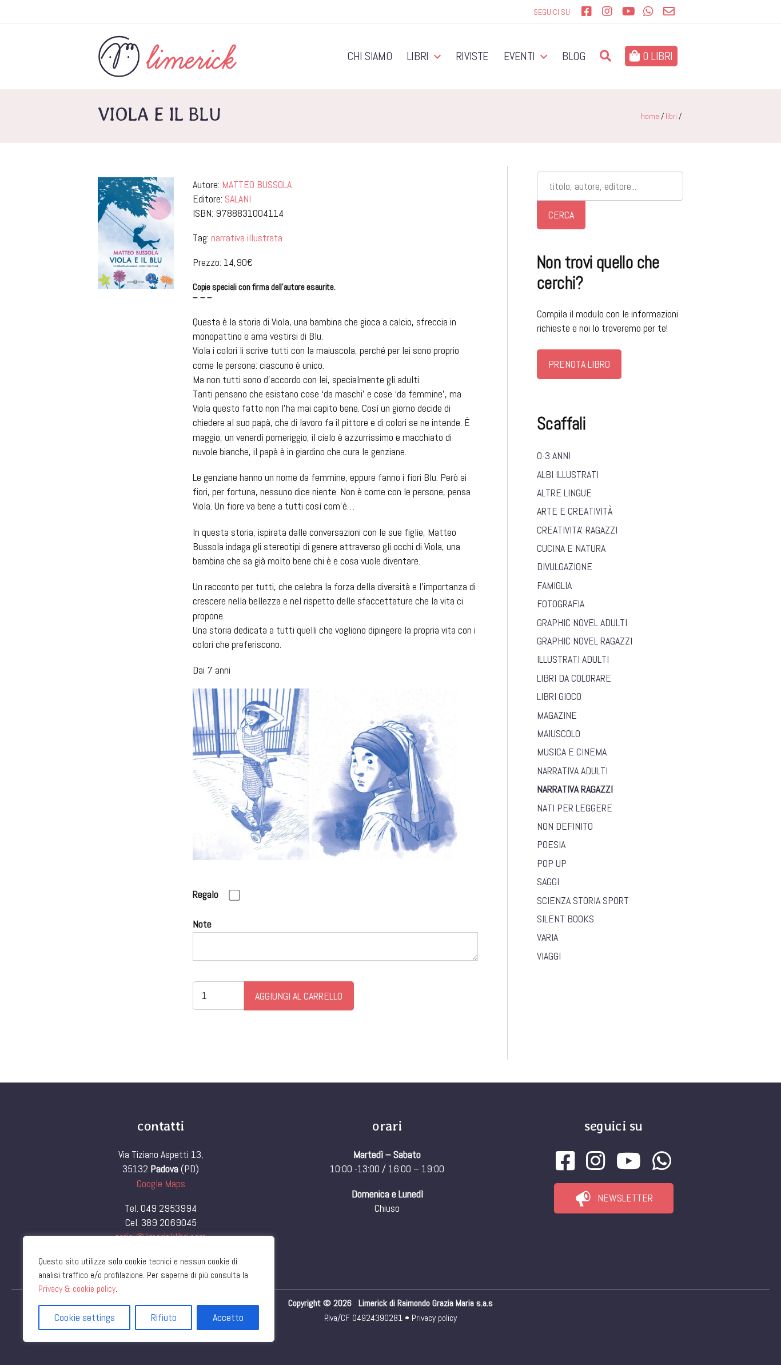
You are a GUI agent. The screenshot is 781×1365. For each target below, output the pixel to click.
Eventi (520, 56)
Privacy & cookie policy (76, 1289)
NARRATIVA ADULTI (572, 770)
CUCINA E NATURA (571, 548)
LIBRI (671, 116)
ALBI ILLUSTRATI (568, 474)
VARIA (547, 937)
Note (202, 923)
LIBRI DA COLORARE (574, 678)
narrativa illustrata (246, 237)
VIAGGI (549, 955)
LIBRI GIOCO (559, 696)
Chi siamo (369, 56)
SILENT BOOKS (565, 918)
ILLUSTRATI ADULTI (573, 659)
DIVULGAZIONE (564, 566)
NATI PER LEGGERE (574, 807)
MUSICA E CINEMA (572, 751)
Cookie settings (84, 1317)
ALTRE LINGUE (564, 492)
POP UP (552, 863)
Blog (573, 56)
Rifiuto (164, 1317)
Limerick (373, 1303)
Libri (418, 56)
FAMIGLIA (554, 585)
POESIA (551, 844)
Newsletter (625, 1197)
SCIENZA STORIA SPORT (583, 900)
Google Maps (161, 1183)
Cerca (561, 214)
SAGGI (548, 881)
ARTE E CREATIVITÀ (574, 511)
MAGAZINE (557, 715)
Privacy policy (434, 1318)
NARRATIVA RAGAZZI (575, 788)
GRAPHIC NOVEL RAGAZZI (584, 640)
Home (650, 116)
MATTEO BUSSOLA (257, 184)
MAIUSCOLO (558, 733)
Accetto (228, 1317)
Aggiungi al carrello (298, 995)
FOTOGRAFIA (560, 603)
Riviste (472, 56)
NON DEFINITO (565, 826)
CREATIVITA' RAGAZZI (577, 529)
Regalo (205, 894)
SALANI (238, 198)
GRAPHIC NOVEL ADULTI (582, 622)
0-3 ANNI (554, 455)
